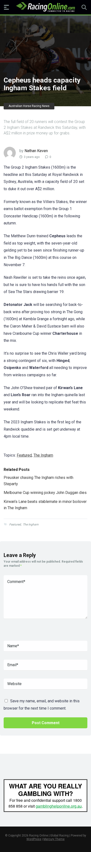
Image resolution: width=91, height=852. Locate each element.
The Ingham (43, 455)
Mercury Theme (54, 839)
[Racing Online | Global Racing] (45, 7)
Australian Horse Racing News (29, 106)
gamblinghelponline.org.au (59, 806)
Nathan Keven (36, 150)
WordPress (33, 839)
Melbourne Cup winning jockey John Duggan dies (45, 492)
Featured (24, 455)
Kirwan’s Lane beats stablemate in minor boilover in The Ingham (45, 504)
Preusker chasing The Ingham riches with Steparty (38, 480)
